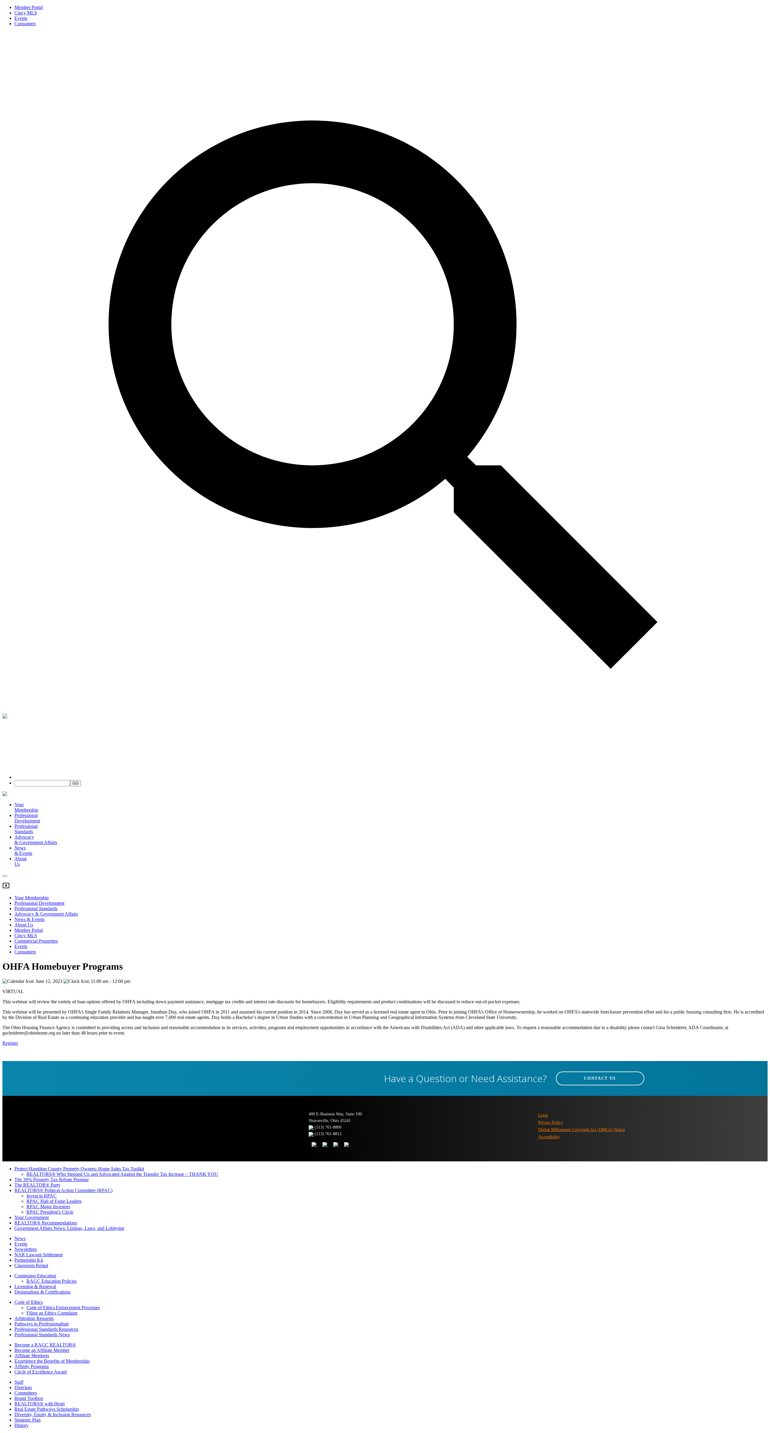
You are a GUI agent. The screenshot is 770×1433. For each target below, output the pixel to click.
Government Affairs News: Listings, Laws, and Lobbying (69, 1228)
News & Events (29, 919)
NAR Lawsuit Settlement (38, 1254)
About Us (23, 924)
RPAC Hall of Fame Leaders (54, 1201)
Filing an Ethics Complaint (51, 1313)
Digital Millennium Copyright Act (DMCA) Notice (581, 1129)
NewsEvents (23, 850)
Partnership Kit (28, 1260)
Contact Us (600, 1078)
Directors (23, 1387)
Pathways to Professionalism (41, 1323)
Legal (543, 1115)
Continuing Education (35, 1275)
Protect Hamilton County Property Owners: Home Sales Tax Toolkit (79, 1168)
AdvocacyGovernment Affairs (35, 839)
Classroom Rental (31, 1265)
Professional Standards (26, 829)
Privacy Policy (550, 1122)
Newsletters (25, 1249)
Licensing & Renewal (35, 1286)
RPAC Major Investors (48, 1206)
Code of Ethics (28, 1302)
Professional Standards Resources (46, 1329)
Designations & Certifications (42, 1291)
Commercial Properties (36, 941)
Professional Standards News (42, 1334)
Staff (18, 1382)
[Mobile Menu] (4, 876)
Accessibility (549, 1137)
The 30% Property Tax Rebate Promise (51, 1179)
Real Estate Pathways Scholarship (46, 1409)
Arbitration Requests (34, 1318)
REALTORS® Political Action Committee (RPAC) (63, 1190)
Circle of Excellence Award (40, 1371)
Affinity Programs (31, 1366)
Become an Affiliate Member (41, 1350)
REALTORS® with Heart (39, 1403)
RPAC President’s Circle (49, 1212)
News (20, 1238)
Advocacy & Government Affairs (46, 913)
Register (10, 1043)
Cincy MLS (25, 12)
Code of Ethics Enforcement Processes (63, 1307)
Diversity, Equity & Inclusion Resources (52, 1414)
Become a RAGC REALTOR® (45, 1344)
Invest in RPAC (41, 1195)
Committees (25, 1392)
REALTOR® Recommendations (45, 1222)
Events (20, 18)
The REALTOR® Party (37, 1185)
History (21, 1425)
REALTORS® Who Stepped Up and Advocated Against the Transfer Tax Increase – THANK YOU (122, 1174)
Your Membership (26, 807)
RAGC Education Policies (51, 1281)
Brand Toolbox (28, 1398)
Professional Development (27, 818)
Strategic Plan (27, 1419)
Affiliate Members (31, 1355)
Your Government (31, 1217)
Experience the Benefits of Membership (52, 1361)
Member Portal (28, 7)
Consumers (25, 23)
